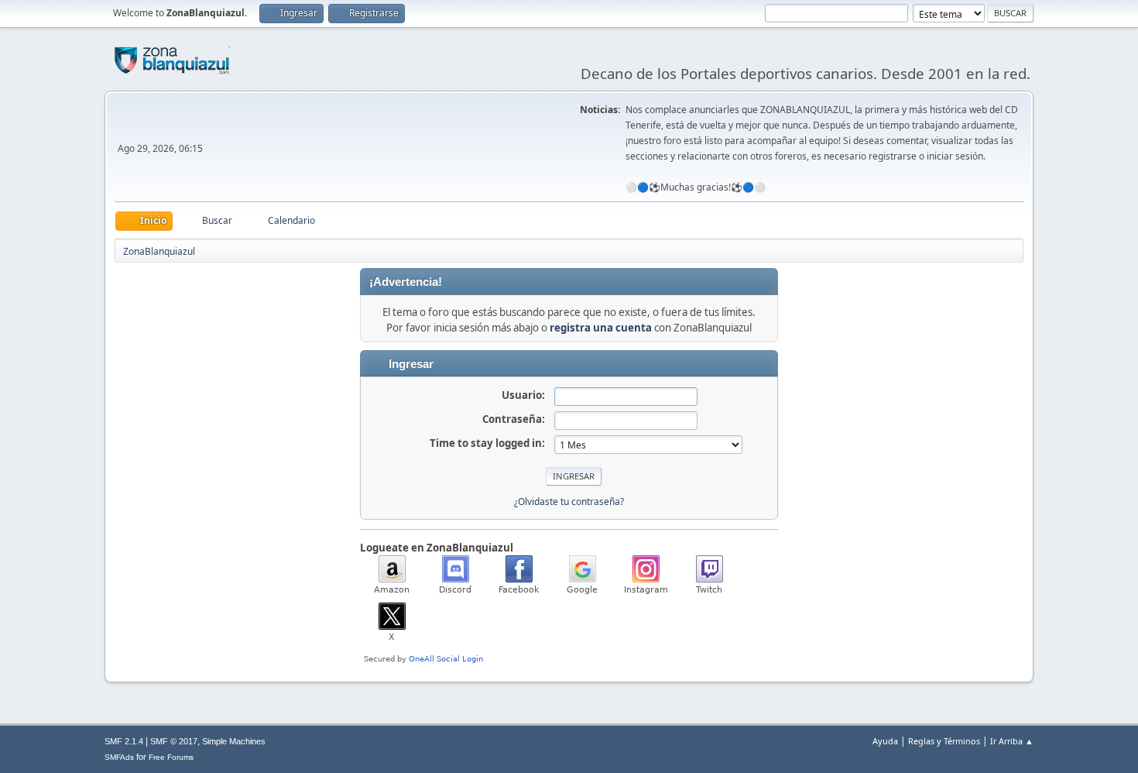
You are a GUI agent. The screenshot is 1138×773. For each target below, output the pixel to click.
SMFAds (119, 757)
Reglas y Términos (944, 741)
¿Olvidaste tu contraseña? (569, 501)
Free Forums (171, 757)
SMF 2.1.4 (124, 741)
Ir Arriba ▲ (1011, 741)
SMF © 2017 (173, 741)
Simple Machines (234, 741)
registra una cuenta (601, 328)
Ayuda (885, 741)
